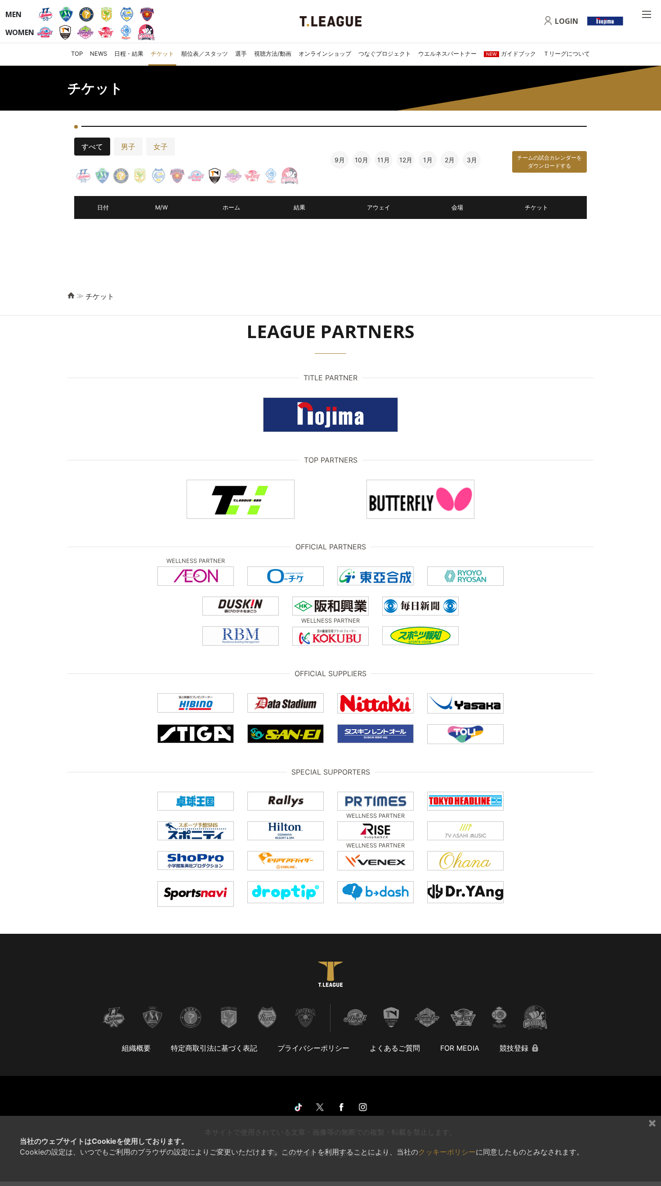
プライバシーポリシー (313, 1047)
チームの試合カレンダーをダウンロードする (549, 161)
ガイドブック (511, 53)
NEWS (98, 53)
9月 (340, 160)
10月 (361, 160)
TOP (77, 53)
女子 (160, 146)
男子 (128, 146)
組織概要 (136, 1047)
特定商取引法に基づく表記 (214, 1047)
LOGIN (566, 21)
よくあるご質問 (395, 1047)
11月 (383, 160)
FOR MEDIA (459, 1047)
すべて (92, 146)
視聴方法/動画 (272, 53)
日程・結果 (128, 53)
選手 (241, 53)
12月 (405, 160)
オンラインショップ (325, 53)
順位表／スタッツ (204, 53)
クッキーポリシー (447, 1151)
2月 (450, 160)
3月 (472, 160)
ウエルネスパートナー (447, 53)
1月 (428, 160)
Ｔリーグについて (566, 53)
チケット (162, 53)
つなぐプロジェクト (384, 53)
